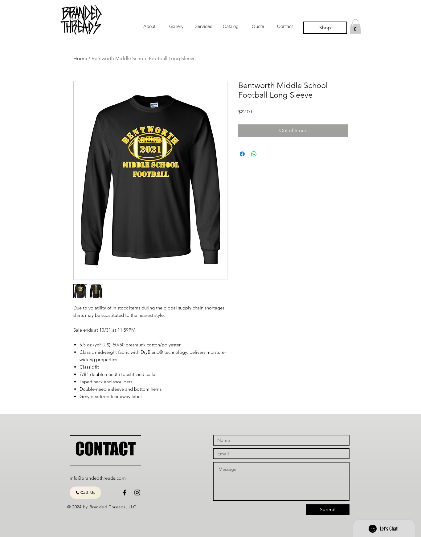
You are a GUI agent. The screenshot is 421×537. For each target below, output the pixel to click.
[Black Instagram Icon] (137, 492)
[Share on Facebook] (242, 154)
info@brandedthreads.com (98, 478)
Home (80, 58)
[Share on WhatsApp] (254, 154)
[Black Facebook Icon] (125, 492)
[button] (355, 26)
